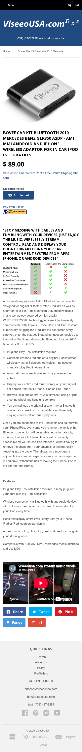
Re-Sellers (41, 673)
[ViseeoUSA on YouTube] (57, 714)
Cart (76, 5)
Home (6, 51)
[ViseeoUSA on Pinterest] (36, 714)
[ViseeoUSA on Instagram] (46, 714)
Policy (41, 668)
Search (41, 657)
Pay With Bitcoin (13, 206)
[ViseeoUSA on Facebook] (25, 714)
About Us (41, 662)
